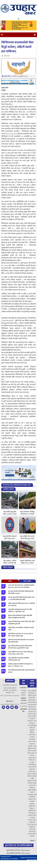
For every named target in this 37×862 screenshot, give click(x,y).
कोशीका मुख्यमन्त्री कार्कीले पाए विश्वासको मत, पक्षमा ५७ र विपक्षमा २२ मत (20, 665)
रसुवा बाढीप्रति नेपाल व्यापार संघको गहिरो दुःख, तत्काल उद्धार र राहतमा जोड (27, 537)
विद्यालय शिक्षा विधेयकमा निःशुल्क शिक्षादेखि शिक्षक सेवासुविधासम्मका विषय (20, 616)
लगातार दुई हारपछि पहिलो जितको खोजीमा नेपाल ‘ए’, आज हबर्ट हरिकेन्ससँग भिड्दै (21, 598)
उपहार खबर (7, 56)
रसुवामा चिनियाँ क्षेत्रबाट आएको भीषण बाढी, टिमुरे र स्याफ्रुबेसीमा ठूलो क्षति (21, 622)
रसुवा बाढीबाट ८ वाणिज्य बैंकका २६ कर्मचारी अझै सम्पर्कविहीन (9, 562)
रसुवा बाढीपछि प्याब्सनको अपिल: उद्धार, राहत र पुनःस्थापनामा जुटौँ (10, 537)
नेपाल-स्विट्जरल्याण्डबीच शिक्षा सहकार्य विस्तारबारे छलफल (21, 671)
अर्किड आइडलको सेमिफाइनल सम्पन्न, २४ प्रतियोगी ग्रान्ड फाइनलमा (21, 604)
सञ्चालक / (23, 699)
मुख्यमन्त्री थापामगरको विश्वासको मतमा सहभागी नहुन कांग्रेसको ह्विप (21, 641)
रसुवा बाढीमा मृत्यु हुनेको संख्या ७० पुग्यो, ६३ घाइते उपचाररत (10, 513)
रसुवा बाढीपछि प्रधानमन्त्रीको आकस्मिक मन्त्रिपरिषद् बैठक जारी (18, 659)
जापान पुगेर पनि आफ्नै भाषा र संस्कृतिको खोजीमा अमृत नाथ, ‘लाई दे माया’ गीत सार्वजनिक (21, 586)
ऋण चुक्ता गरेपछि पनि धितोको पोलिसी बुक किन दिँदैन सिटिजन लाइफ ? (21, 592)
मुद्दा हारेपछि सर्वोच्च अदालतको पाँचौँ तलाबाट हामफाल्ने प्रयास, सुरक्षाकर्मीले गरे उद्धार (20, 647)
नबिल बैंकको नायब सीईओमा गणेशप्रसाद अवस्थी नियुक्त (21, 628)
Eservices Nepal (32, 860)
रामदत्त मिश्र (23, 703)
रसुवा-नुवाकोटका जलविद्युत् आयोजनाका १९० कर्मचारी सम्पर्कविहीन (27, 513)
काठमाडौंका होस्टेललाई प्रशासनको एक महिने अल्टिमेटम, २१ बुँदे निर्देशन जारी (20, 610)
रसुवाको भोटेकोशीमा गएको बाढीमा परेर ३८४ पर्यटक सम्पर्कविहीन (27, 562)
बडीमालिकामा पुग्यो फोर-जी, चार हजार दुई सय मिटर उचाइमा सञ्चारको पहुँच (20, 634)
